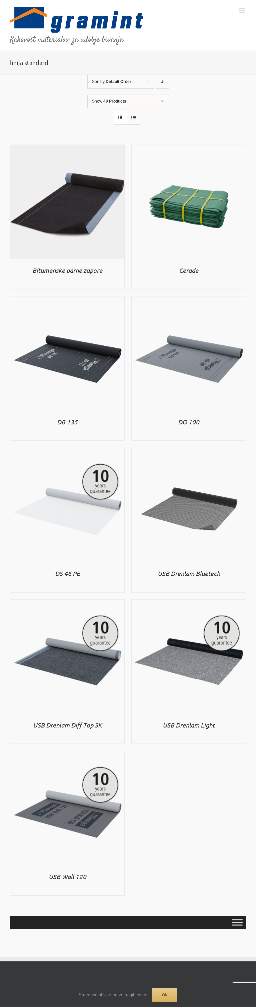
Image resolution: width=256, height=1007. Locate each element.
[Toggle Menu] (237, 922)
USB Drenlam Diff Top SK (67, 725)
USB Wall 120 (67, 876)
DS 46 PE (67, 573)
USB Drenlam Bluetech (189, 573)
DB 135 (67, 422)
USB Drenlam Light (189, 725)
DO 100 (188, 422)
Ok (165, 995)
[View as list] (133, 117)
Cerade (188, 270)
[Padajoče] (162, 82)
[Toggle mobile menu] (242, 10)
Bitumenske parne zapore (67, 270)
